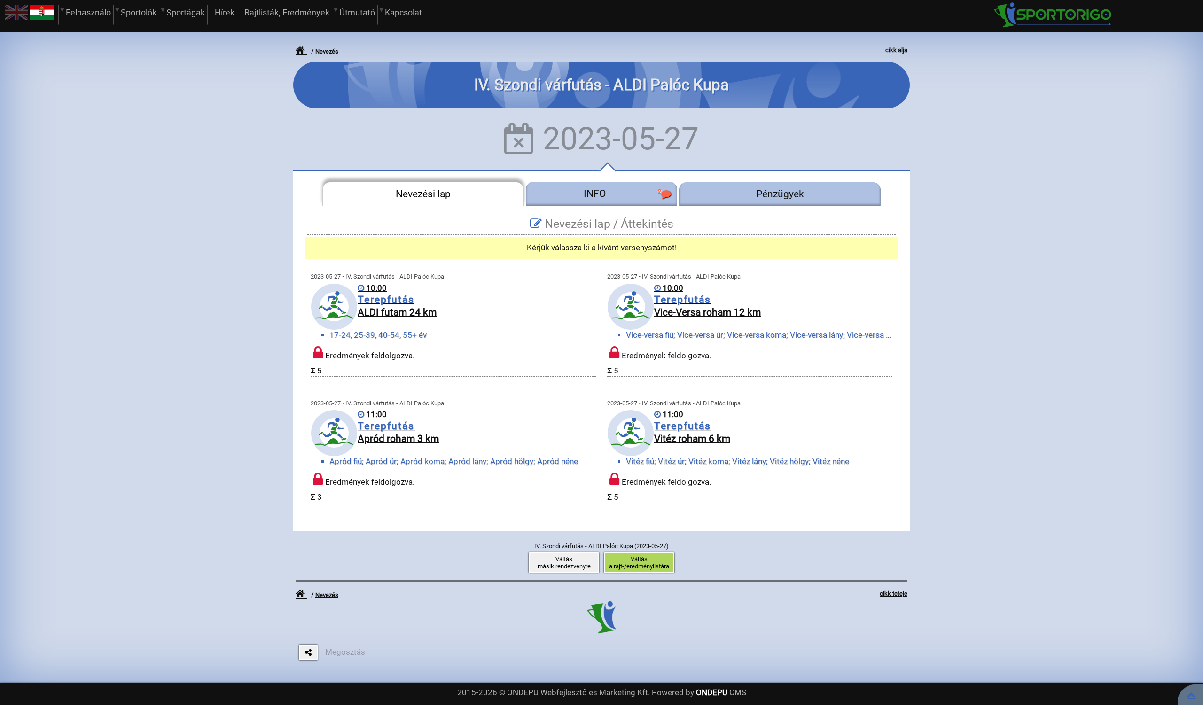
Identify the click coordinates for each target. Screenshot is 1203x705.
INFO (622, 193)
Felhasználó (88, 12)
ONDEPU (711, 692)
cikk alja (896, 50)
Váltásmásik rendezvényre (564, 563)
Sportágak (185, 12)
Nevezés (326, 51)
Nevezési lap (423, 194)
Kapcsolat (403, 12)
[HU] (42, 17)
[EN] (16, 17)
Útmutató (357, 12)
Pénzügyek (780, 194)
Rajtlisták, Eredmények (286, 12)
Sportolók (138, 12)
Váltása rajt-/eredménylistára (639, 563)
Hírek (224, 12)
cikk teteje (893, 593)
